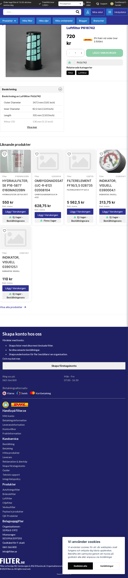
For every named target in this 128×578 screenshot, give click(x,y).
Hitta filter (27, 20)
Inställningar (106, 566)
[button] (4, 154)
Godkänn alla (80, 566)
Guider (6, 470)
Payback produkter (12, 511)
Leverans (7, 457)
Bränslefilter (9, 493)
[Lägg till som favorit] (117, 12)
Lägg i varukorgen (15, 211)
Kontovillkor (9, 428)
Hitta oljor (44, 20)
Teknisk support (11, 474)
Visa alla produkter (11, 307)
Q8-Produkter (10, 515)
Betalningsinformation (14, 420)
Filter (70, 72)
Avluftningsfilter (11, 489)
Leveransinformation (13, 424)
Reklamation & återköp (14, 461)
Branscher (99, 20)
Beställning (8, 443)
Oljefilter (7, 502)
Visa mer (32, 127)
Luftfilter (82, 72)
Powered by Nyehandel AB (64, 574)
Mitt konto (8, 415)
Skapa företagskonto (64, 365)
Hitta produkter (11, 452)
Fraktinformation (11, 433)
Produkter (7, 20)
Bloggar (83, 20)
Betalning (7, 448)
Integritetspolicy (11, 478)
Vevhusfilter (8, 507)
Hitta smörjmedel (63, 20)
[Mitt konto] (94, 12)
